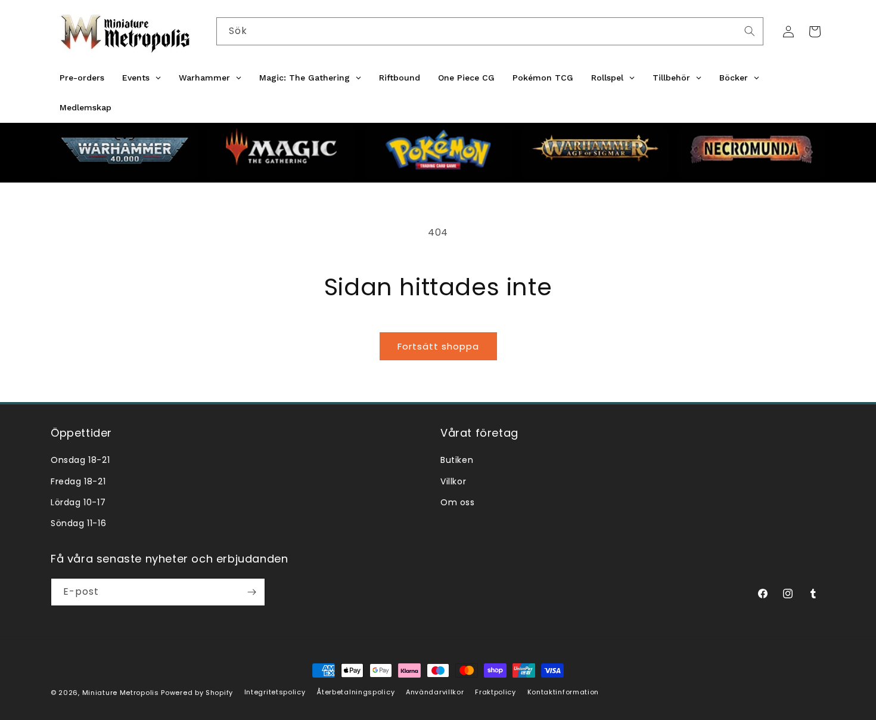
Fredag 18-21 (78, 481)
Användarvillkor (435, 692)
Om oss (457, 502)
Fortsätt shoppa (438, 346)
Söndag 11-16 (78, 523)
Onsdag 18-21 (80, 460)
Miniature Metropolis (120, 692)
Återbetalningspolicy (355, 692)
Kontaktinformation (563, 692)
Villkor (453, 481)
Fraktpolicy (495, 692)
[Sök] (750, 31)
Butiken (456, 460)
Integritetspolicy (275, 692)
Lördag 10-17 (78, 502)
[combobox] (490, 31)
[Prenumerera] (251, 592)
